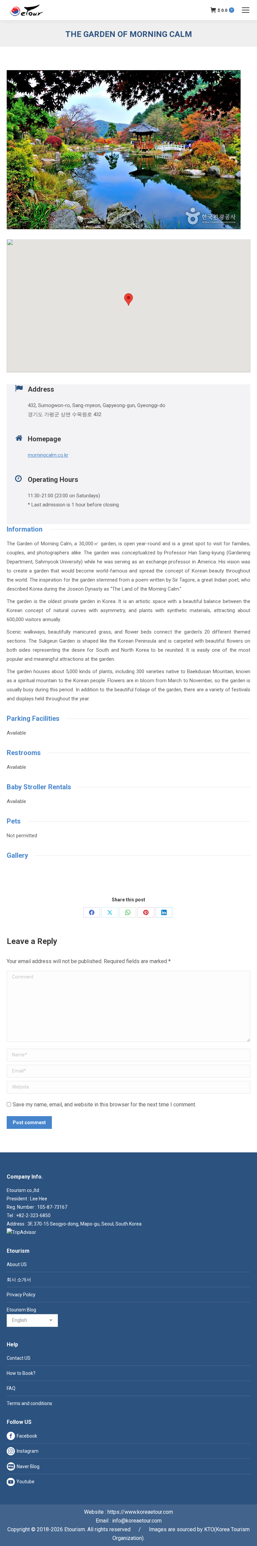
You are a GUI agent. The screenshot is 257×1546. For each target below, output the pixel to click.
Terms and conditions (29, 1403)
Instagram (27, 1451)
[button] (128, 299)
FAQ (11, 1388)
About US (17, 1264)
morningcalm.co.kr (48, 455)
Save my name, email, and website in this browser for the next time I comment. (104, 1104)
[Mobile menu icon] (245, 10)
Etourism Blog (21, 1309)
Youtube (25, 1481)
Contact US (18, 1358)
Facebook (27, 1436)
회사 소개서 (19, 1279)
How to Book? (21, 1373)
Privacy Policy (21, 1294)
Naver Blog (28, 1466)
